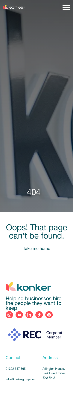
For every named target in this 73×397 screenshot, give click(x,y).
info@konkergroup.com (20, 379)
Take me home (36, 249)
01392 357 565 (16, 369)
